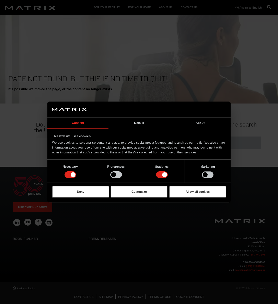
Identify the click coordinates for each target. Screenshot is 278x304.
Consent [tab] (78, 122)
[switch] (116, 175)
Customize (139, 191)
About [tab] (200, 122)
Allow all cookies (198, 191)
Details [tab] (139, 122)
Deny (80, 191)
